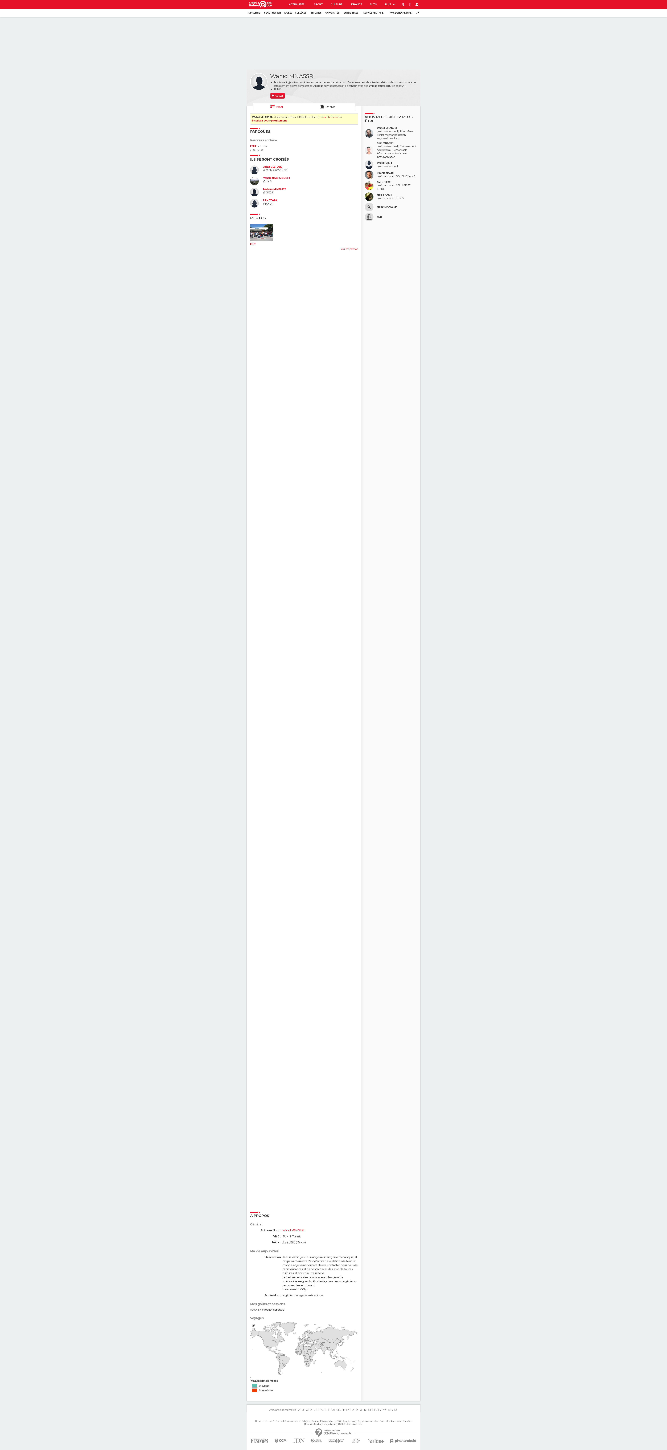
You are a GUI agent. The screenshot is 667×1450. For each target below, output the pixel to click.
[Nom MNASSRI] (369, 207)
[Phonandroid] (403, 1441)
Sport (318, 4)
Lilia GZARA (270, 200)
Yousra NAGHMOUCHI (276, 178)
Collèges (300, 12)
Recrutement (349, 1421)
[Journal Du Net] (298, 1441)
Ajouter (279, 95)
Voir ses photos (349, 249)
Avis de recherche (400, 12)
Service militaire (373, 12)
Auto (373, 4)
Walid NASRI (384, 162)
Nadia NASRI (384, 194)
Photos (330, 107)
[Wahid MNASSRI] (258, 81)
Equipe (279, 1421)
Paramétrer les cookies (390, 1421)
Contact (315, 1421)
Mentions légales (312, 1424)
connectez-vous (329, 117)
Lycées (288, 12)
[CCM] (280, 1441)
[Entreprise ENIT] (369, 217)
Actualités (296, 4)
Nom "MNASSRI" (387, 206)
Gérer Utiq (407, 1421)
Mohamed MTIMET (274, 189)
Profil (279, 107)
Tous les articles (328, 1421)
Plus (388, 4)
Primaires (316, 12)
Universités (332, 12)
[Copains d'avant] (336, 1441)
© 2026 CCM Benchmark (350, 1424)
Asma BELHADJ (272, 166)
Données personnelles (367, 1421)
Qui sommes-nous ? (264, 1421)
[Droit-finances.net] (317, 1441)
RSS (338, 1421)
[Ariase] (375, 1441)
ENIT (253, 146)
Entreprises (351, 12)
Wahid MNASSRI (387, 128)
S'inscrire (254, 12)
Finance (356, 4)
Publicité (306, 1421)
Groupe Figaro (329, 1424)
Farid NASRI (384, 182)
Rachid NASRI (385, 173)
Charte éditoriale (292, 1421)
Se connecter (272, 12)
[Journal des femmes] (259, 1441)
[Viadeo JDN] (355, 1441)
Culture (336, 4)
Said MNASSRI (385, 143)
